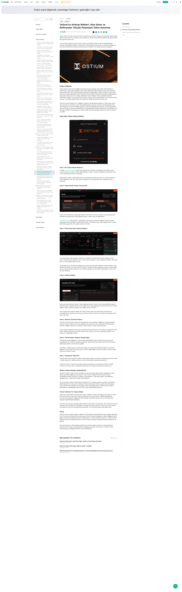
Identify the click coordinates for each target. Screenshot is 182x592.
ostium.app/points (65, 220)
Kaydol (165, 2)
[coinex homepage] (5, 2)
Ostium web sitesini (70, 170)
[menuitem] (44, 43)
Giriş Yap (159, 2)
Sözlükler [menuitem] (38, 24)
